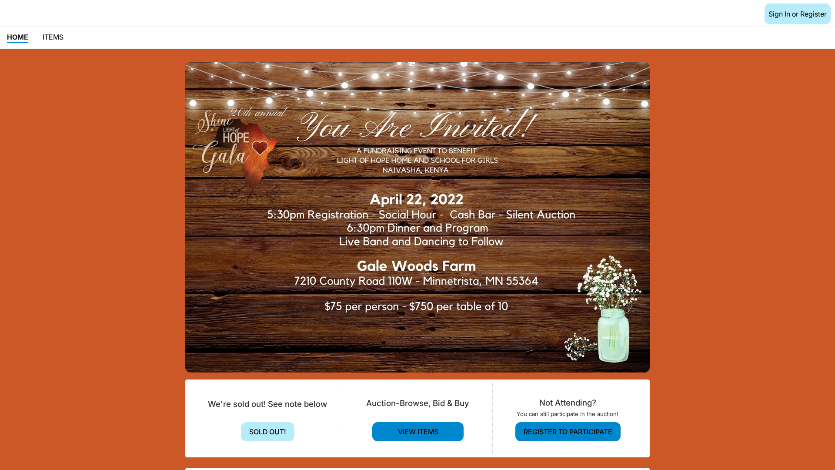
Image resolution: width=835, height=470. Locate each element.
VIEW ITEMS (418, 431)
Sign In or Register (797, 14)
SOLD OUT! (267, 431)
